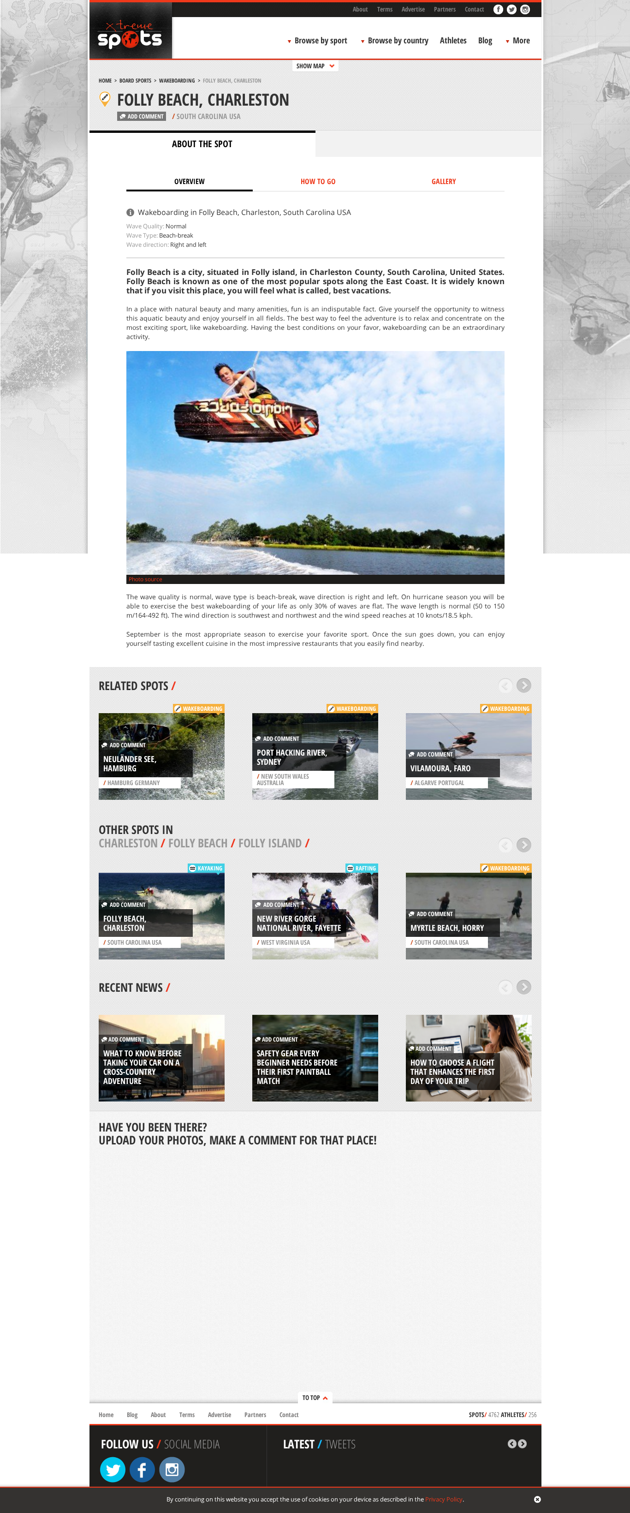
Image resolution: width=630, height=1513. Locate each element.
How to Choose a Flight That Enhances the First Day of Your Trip (452, 1071)
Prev (506, 685)
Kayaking (210, 868)
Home (105, 80)
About (360, 9)
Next (524, 685)
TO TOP (311, 1397)
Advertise (413, 9)
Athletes (453, 40)
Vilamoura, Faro (440, 768)
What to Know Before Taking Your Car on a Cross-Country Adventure (142, 1067)
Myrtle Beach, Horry (447, 927)
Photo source (145, 579)
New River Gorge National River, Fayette (299, 923)
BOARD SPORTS (135, 80)
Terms (384, 9)
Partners (445, 9)
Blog (485, 40)
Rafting (366, 868)
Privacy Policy (444, 1499)
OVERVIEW (189, 181)
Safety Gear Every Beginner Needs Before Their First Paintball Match (297, 1067)
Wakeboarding (177, 80)
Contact (474, 9)
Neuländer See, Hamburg (130, 763)
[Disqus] (315, 1276)
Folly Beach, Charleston (125, 923)
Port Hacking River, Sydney (292, 757)
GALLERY (444, 181)
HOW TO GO (318, 181)
